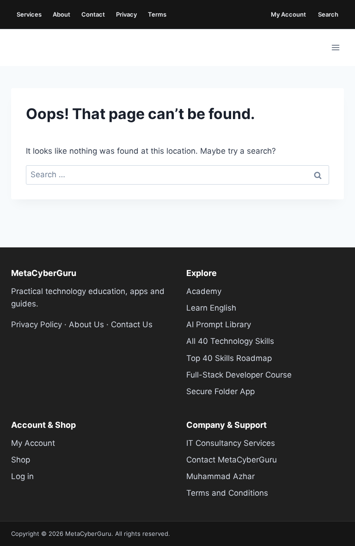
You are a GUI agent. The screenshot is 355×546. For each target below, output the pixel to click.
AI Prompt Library (218, 324)
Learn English (211, 307)
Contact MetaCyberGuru (231, 459)
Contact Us (132, 324)
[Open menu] (335, 47)
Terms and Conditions (227, 493)
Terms (157, 14)
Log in (22, 476)
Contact (93, 14)
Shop (20, 459)
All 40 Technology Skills (230, 341)
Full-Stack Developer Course (239, 374)
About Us (86, 324)
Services (29, 14)
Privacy (126, 14)
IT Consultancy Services (230, 443)
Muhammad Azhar (220, 476)
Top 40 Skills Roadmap (229, 358)
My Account (288, 14)
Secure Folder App (220, 391)
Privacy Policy (36, 324)
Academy (203, 291)
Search (328, 14)
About (61, 14)
